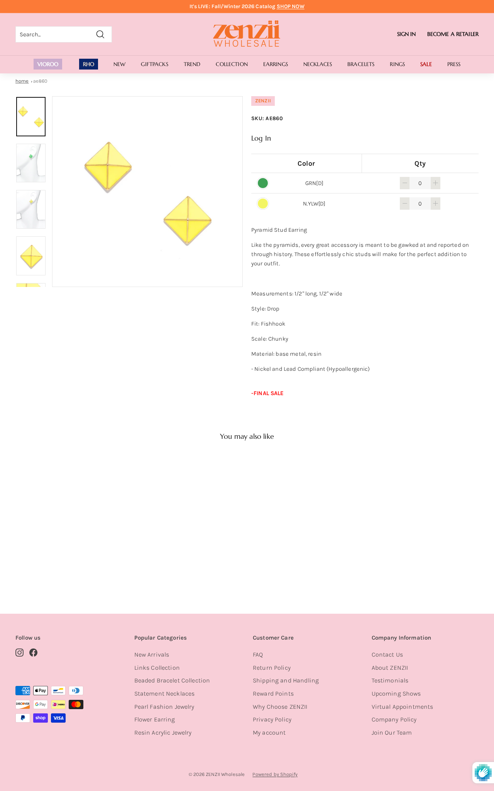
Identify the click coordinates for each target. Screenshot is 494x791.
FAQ (258, 654)
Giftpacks (154, 64)
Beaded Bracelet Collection (172, 680)
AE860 (40, 81)
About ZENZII (390, 667)
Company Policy (394, 719)
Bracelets (360, 64)
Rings (397, 64)
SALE (426, 64)
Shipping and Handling (286, 680)
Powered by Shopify (275, 774)
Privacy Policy (272, 719)
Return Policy (272, 667)
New (119, 64)
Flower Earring (154, 719)
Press (454, 64)
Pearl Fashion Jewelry (164, 706)
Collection (231, 64)
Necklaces (317, 64)
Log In (261, 138)
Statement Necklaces (164, 693)
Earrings (275, 64)
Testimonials (390, 680)
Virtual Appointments (402, 706)
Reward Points (273, 693)
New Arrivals (151, 654)
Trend (192, 64)
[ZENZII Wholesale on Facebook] (33, 652)
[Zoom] (147, 192)
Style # (51, 568)
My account (269, 732)
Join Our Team (392, 732)
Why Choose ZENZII (280, 706)
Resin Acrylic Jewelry (163, 732)
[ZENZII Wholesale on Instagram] (19, 652)
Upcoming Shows (396, 693)
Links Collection (157, 667)
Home (22, 81)
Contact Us (387, 654)
